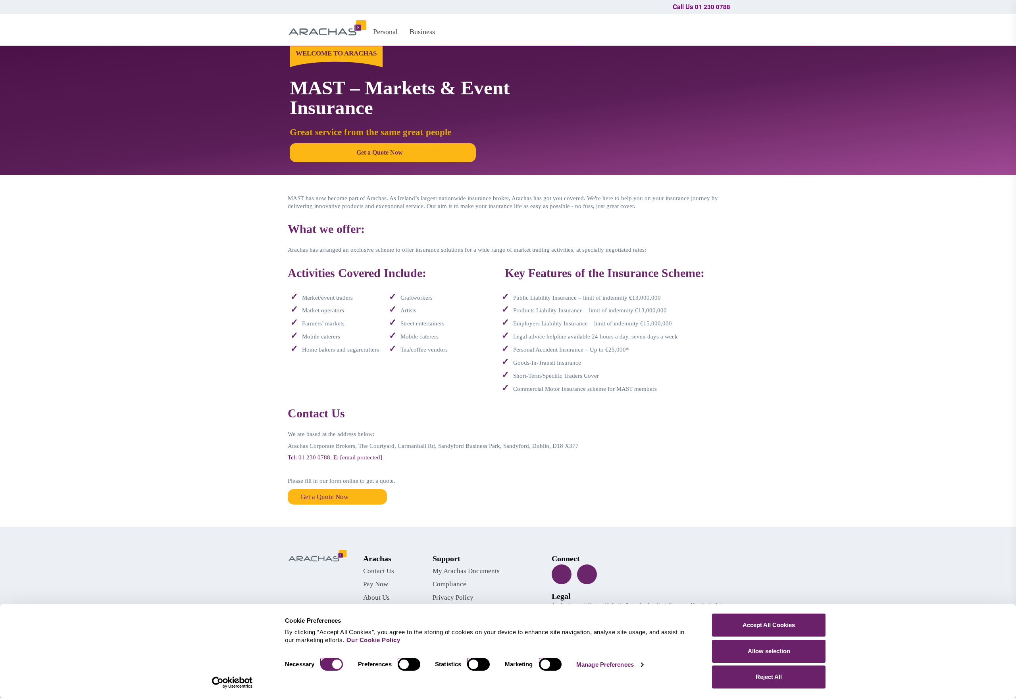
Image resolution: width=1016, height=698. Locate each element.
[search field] (720, 28)
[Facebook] (562, 574)
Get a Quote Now (324, 497)
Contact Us (378, 571)
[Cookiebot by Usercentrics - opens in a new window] (232, 682)
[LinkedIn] (587, 574)
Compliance (449, 584)
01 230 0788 (314, 457)
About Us (376, 597)
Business (422, 32)
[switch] (412, 664)
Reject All (769, 676)
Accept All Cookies (769, 625)
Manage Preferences (605, 664)
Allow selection (769, 651)
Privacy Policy (453, 597)
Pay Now (375, 584)
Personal (385, 32)
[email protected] (361, 457)
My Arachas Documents (466, 571)
